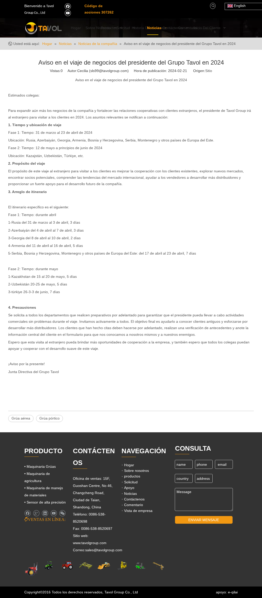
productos (132, 476)
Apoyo (129, 488)
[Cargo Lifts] (121, 565)
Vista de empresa (138, 511)
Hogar (129, 465)
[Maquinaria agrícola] (36, 568)
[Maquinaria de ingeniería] (103, 565)
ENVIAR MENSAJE (203, 520)
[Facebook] (67, 6)
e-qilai (233, 592)
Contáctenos (134, 499)
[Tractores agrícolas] (67, 565)
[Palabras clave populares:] (213, 6)
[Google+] (36, 513)
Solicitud (131, 482)
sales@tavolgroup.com (103, 550)
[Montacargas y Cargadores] (140, 565)
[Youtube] (67, 12)
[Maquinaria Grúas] (85, 565)
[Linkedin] (45, 513)
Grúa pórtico (49, 418)
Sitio (208, 71)
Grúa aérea (21, 418)
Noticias (130, 494)
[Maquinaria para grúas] (158, 565)
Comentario (133, 505)
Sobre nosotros (136, 471)
